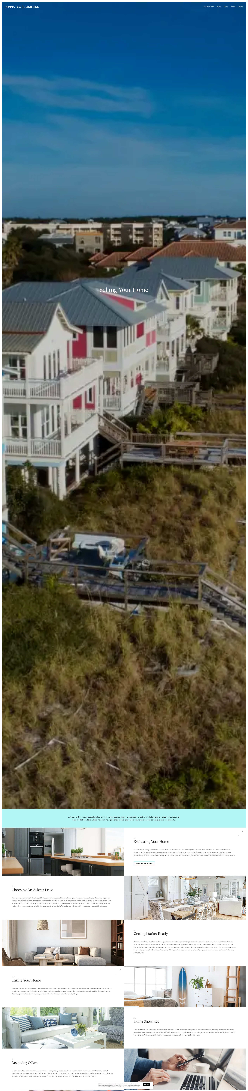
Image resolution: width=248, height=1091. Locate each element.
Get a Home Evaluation (144, 623)
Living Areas (78, 1022)
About (233, 7)
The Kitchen (77, 1031)
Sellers (226, 7)
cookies (113, 1084)
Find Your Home (209, 7)
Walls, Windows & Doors (81, 1056)
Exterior (76, 1065)
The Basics (77, 1014)
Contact (240, 7)
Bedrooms (77, 1048)
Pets (75, 1074)
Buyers (219, 7)
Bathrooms (77, 1039)
